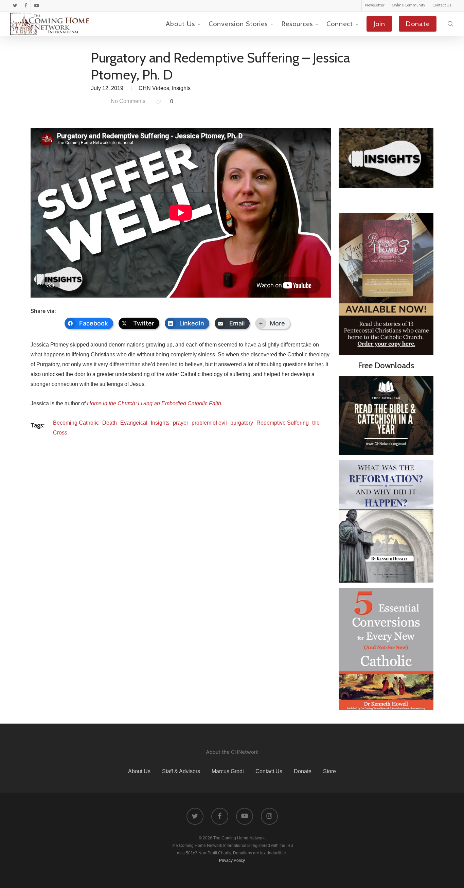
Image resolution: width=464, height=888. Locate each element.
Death (109, 423)
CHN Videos (154, 88)
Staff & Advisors (181, 771)
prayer (180, 423)
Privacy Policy (232, 860)
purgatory (241, 423)
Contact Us (268, 771)
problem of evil (209, 423)
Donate (302, 771)
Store (329, 771)
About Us (139, 771)
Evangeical (133, 423)
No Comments (127, 101)
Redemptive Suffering (282, 423)
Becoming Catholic (76, 423)
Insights (181, 88)
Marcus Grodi (228, 771)
